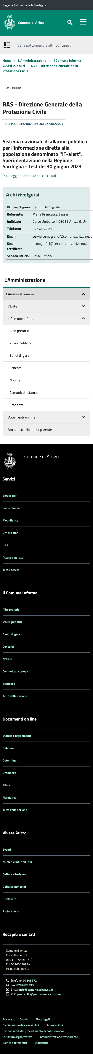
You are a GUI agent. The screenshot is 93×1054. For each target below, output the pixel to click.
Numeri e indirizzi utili (17, 862)
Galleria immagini (14, 886)
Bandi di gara (19, 355)
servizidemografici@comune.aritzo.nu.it (62, 236)
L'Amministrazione (32, 60)
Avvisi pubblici (20, 343)
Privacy (7, 1019)
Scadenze (17, 404)
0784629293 (25, 985)
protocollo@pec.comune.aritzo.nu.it (40, 994)
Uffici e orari (11, 532)
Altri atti (8, 785)
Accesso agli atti (13, 557)
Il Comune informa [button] (21, 318)
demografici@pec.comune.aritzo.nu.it (60, 243)
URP (5, 545)
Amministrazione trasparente (30, 429)
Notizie (15, 380)
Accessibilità (55, 1025)
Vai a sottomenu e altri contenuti (44, 45)
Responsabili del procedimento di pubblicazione (33, 1031)
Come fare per (12, 508)
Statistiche (41, 1042)
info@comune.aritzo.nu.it (36, 989)
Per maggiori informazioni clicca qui (29, 175)
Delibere (8, 748)
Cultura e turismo (14, 874)
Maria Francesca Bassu (50, 214)
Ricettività (9, 899)
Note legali (43, 1019)
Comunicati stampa (24, 392)
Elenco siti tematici (15, 1042)
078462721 (42, 229)
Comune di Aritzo (31, 22)
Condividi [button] (17, 88)
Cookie (24, 1019)
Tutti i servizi (11, 569)
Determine (9, 760)
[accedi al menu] (83, 21)
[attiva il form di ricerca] (70, 22)
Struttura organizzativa (17, 1036)
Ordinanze (9, 772)
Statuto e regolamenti (17, 735)
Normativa (9, 797)
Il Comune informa (67, 60)
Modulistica (10, 520)
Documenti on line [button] (21, 417)
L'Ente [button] (12, 306)
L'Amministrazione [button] (20, 294)
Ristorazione (11, 911)
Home (7, 60)
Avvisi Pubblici (14, 65)
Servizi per (9, 495)
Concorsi (16, 367)
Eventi (7, 849)
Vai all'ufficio (41, 255)
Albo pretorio (19, 330)
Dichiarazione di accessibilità (21, 1025)
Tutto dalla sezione (15, 696)
